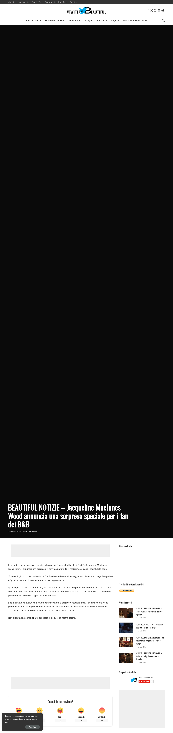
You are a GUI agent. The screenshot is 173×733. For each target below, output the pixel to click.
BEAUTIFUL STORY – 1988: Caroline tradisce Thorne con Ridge (149, 626)
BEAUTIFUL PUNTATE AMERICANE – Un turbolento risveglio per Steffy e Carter (150, 640)
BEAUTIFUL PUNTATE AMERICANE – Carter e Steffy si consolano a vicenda (149, 656)
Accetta (32, 727)
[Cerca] (163, 20)
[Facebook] (148, 10)
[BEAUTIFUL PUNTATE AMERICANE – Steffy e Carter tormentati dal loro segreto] (126, 613)
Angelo (24, 531)
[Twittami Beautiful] (86, 10)
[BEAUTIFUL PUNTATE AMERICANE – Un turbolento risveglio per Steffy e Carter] (126, 642)
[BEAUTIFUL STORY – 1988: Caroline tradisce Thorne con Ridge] (126, 628)
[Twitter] (151, 10)
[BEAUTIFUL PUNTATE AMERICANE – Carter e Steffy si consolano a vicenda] (126, 658)
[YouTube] (159, 10)
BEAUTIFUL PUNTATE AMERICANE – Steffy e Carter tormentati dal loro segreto (149, 611)
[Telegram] (162, 10)
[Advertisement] (60, 550)
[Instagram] (155, 10)
